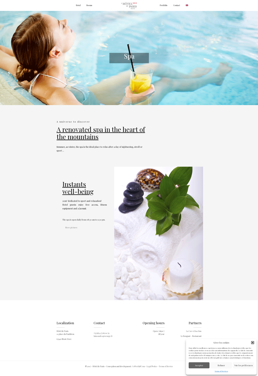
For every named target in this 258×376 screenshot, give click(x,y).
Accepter (199, 365)
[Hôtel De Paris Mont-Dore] (129, 5)
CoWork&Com (138, 366)
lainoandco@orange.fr (103, 336)
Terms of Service (166, 366)
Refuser (221, 365)
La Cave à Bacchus (193, 331)
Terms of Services (221, 371)
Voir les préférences (243, 365)
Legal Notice (152, 366)
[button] (252, 342)
